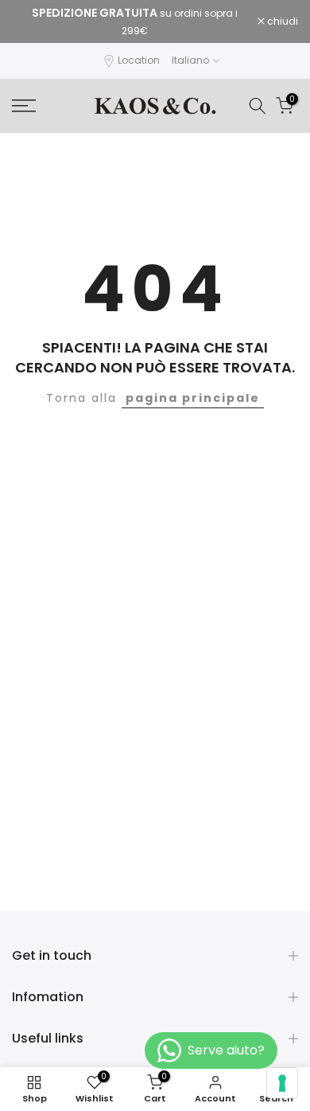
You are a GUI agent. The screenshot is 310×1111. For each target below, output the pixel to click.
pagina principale (193, 398)
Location (139, 60)
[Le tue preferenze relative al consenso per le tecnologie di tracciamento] (282, 1083)
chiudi (281, 21)
